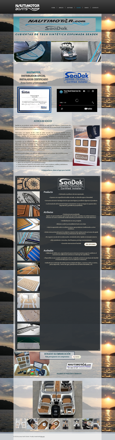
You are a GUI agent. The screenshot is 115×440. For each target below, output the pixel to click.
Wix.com (42, 436)
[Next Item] (98, 51)
